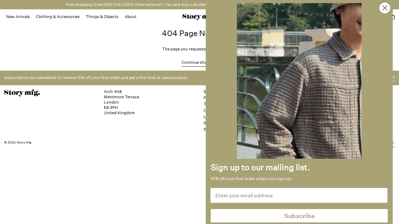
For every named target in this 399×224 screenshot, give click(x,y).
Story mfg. (24, 142)
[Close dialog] (384, 7)
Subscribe (299, 216)
